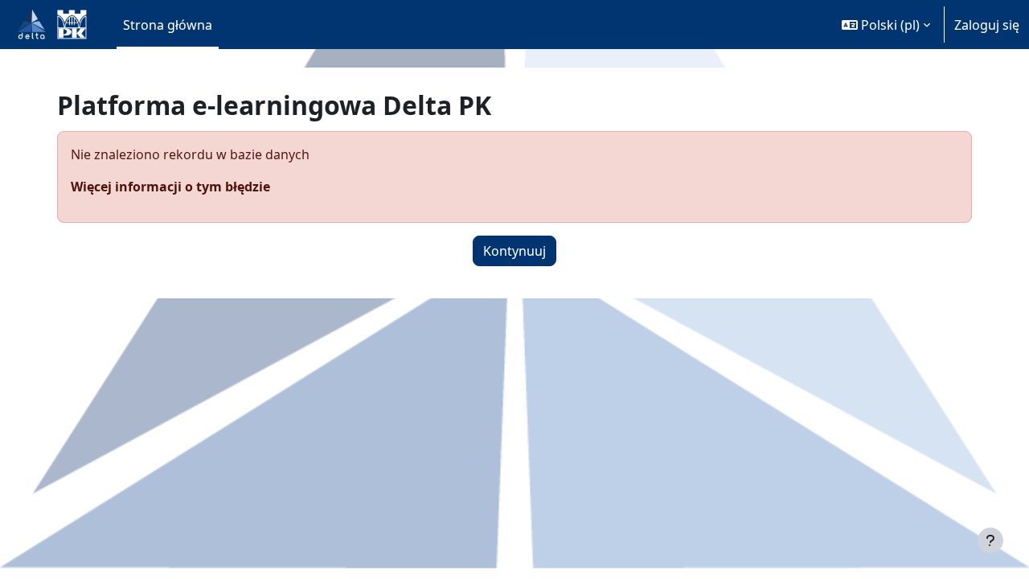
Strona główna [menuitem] (167, 25)
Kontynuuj (514, 251)
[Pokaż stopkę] (990, 540)
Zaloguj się (986, 25)
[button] (886, 24)
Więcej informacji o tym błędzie (170, 186)
